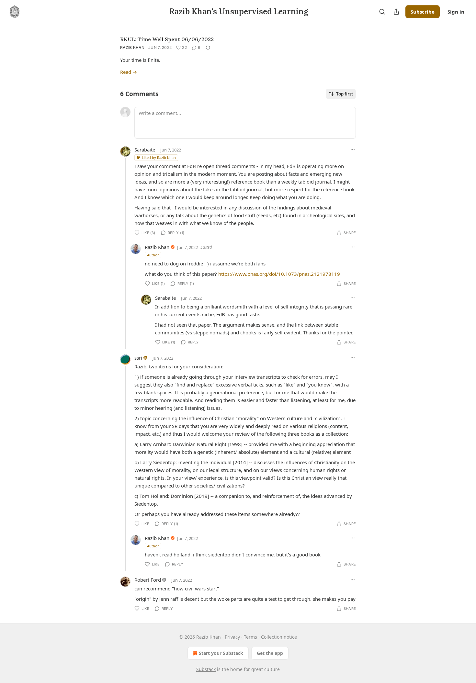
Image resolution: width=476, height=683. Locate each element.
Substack (206, 669)
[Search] (382, 11)
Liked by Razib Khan (159, 157)
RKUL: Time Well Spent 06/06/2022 (167, 39)
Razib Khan (132, 47)
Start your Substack (221, 653)
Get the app (270, 653)
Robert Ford (147, 580)
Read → (128, 72)
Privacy (232, 637)
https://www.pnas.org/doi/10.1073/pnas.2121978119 (279, 274)
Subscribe (423, 11)
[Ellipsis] (352, 149)
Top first (344, 94)
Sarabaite (144, 149)
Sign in (456, 11)
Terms (250, 637)
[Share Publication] (396, 11)
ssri (138, 357)
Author (153, 254)
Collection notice (279, 637)
